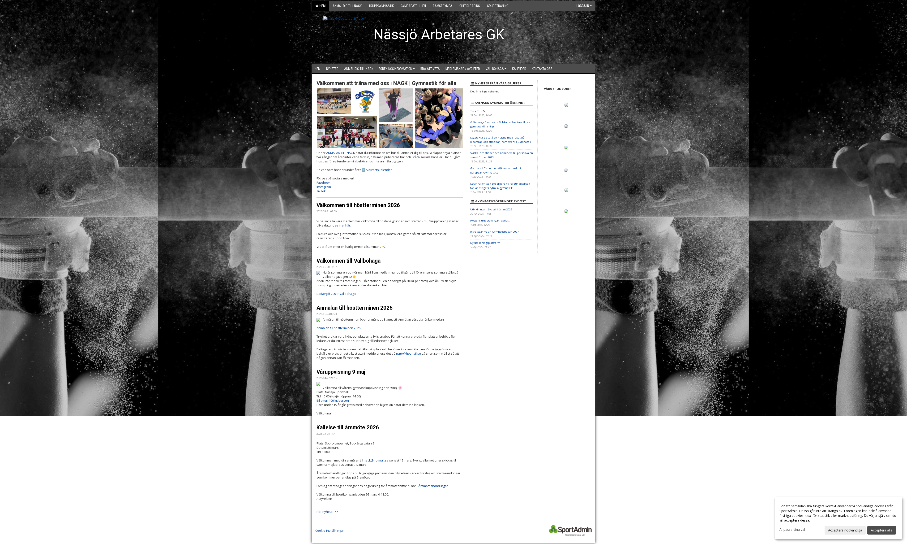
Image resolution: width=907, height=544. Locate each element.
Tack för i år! (478, 111)
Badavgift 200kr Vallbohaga (336, 294)
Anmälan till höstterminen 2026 (355, 308)
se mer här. (343, 225)
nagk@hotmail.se (376, 460)
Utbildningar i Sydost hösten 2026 (491, 209)
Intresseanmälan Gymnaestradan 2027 (494, 231)
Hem (321, 6)
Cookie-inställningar (329, 530)
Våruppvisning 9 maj (341, 372)
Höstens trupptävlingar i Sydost (489, 220)
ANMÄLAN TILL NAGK (340, 153)
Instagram (324, 187)
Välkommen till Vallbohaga (349, 261)
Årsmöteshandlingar (433, 486)
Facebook (323, 182)
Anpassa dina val (792, 529)
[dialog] (838, 518)
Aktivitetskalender (379, 170)
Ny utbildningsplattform (485, 242)
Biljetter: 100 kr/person (333, 400)
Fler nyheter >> (327, 511)
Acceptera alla (881, 530)
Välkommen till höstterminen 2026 (358, 205)
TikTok (321, 191)
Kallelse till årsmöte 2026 (348, 427)
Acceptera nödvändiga (845, 530)
